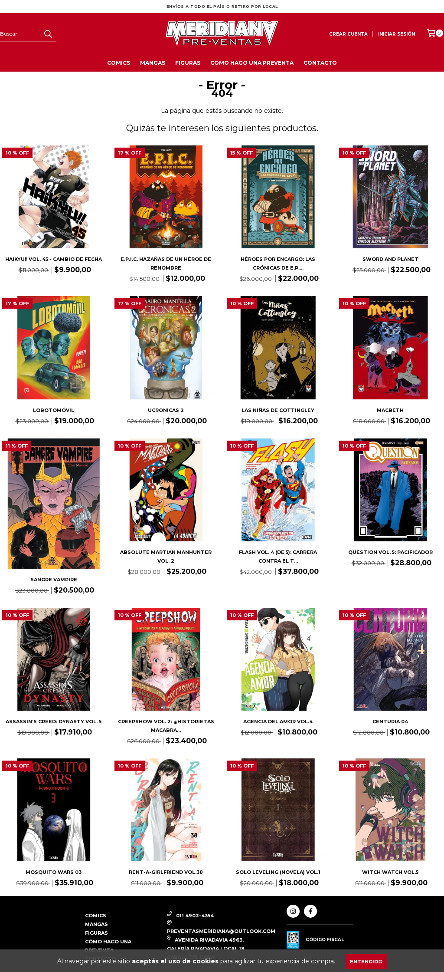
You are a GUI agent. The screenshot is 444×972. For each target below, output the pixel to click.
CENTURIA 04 (390, 721)
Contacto (320, 62)
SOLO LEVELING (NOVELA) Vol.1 (278, 872)
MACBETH (390, 410)
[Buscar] (47, 34)
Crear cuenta (348, 34)
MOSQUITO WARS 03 (54, 872)
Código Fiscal (325, 939)
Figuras (187, 62)
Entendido (366, 962)
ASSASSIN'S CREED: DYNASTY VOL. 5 (53, 721)
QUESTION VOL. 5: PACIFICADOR (390, 552)
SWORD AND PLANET (390, 259)
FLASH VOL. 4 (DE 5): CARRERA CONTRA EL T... (278, 556)
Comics (118, 62)
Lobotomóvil (53, 410)
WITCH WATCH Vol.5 (390, 872)
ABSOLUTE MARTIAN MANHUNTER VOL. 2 (166, 556)
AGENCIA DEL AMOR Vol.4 (278, 721)
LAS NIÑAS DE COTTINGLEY (278, 410)
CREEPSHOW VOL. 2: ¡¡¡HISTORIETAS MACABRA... (166, 725)
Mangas (152, 62)
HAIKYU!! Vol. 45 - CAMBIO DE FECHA (53, 259)
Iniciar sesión (396, 34)
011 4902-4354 (195, 916)
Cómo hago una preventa (252, 62)
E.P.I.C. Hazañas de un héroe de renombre (166, 263)
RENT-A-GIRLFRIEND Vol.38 (166, 872)
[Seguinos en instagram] (293, 911)
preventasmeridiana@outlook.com (221, 931)
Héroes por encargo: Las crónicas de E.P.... (278, 263)
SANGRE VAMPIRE (53, 580)
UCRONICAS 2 (166, 410)
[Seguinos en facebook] (310, 911)
